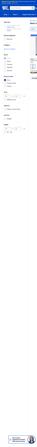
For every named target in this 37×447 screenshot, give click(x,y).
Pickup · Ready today (13, 25)
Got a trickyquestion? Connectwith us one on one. (18, 439)
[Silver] (33, 66)
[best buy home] (5, 8)
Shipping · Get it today (14, 29)
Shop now (14, 3)
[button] (6, 14)
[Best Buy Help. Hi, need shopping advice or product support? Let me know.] (32, 439)
